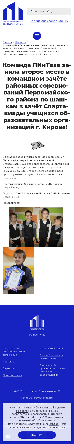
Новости (20, 42)
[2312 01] (36, 208)
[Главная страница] (13, 13)
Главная (7, 42)
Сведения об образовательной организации (14, 351)
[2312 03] (37, 144)
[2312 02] (18, 249)
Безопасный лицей (51, 348)
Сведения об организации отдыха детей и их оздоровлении (52, 370)
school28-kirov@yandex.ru (37, 397)
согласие (22, 410)
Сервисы (8, 368)
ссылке (54, 424)
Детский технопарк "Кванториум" (51, 357)
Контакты (9, 361)
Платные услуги (12, 375)
